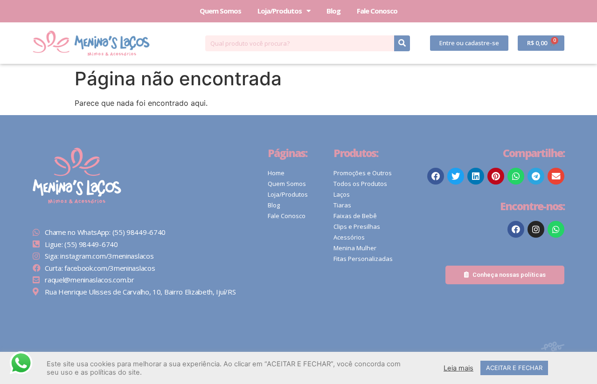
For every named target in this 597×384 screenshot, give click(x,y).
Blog (333, 10)
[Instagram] (536, 229)
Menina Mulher (354, 248)
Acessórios (349, 237)
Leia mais (458, 368)
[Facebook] (515, 229)
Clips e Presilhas (356, 226)
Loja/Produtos (279, 10)
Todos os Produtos (360, 183)
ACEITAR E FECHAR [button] (514, 367)
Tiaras (342, 205)
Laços (341, 194)
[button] (469, 43)
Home (276, 173)
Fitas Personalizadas (363, 258)
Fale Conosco (377, 10)
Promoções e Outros (362, 173)
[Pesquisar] (402, 43)
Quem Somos (220, 10)
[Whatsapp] (556, 229)
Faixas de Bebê (355, 216)
